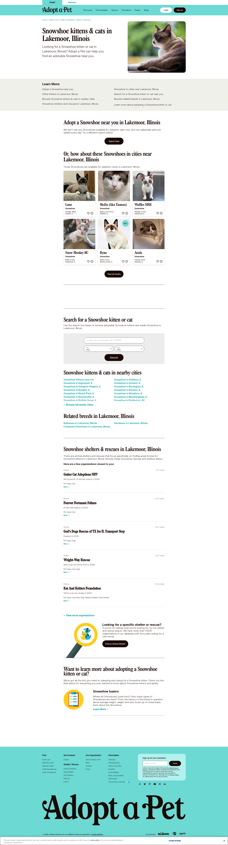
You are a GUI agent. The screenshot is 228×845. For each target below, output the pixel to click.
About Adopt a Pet (93, 760)
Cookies (111, 769)
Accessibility (113, 772)
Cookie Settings (97, 834)
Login (166, 10)
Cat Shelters (68, 775)
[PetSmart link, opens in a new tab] (163, 833)
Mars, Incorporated (115, 775)
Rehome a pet (47, 763)
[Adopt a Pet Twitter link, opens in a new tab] (145, 784)
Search (114, 357)
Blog (87, 763)
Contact (89, 766)
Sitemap (111, 760)
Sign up (180, 10)
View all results (114, 274)
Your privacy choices (116, 782)
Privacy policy (113, 763)
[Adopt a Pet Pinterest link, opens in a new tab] (150, 784)
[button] (88, 213)
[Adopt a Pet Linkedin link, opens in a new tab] (165, 784)
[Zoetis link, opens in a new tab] (182, 833)
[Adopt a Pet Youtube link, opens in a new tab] (155, 784)
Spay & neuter (48, 766)
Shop (146, 10)
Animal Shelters (70, 769)
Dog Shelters (69, 772)
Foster (137, 10)
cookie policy (95, 840)
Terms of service (114, 766)
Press (88, 769)
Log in (66, 782)
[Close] (224, 840)
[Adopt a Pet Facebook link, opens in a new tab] (140, 784)
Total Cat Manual (49, 772)
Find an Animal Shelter (115, 644)
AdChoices (112, 779)
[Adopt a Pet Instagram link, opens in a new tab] (160, 784)
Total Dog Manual (49, 769)
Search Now (114, 141)
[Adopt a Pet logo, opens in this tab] (114, 812)
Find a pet (46, 760)
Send (175, 763)
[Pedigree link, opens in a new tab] (174, 834)
